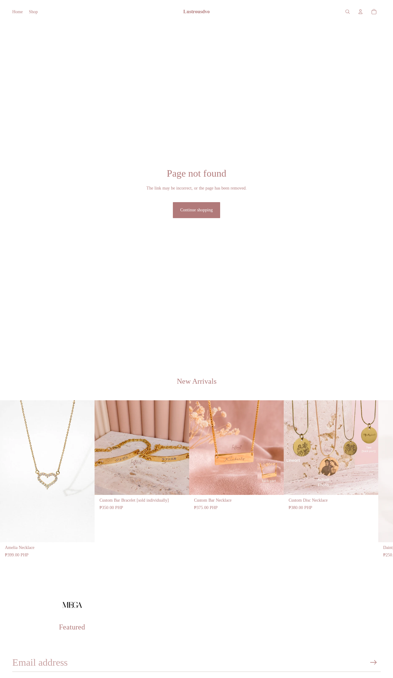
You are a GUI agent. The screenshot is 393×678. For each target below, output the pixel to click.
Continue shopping (196, 210)
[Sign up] (373, 662)
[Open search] (347, 11)
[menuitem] (17, 11)
